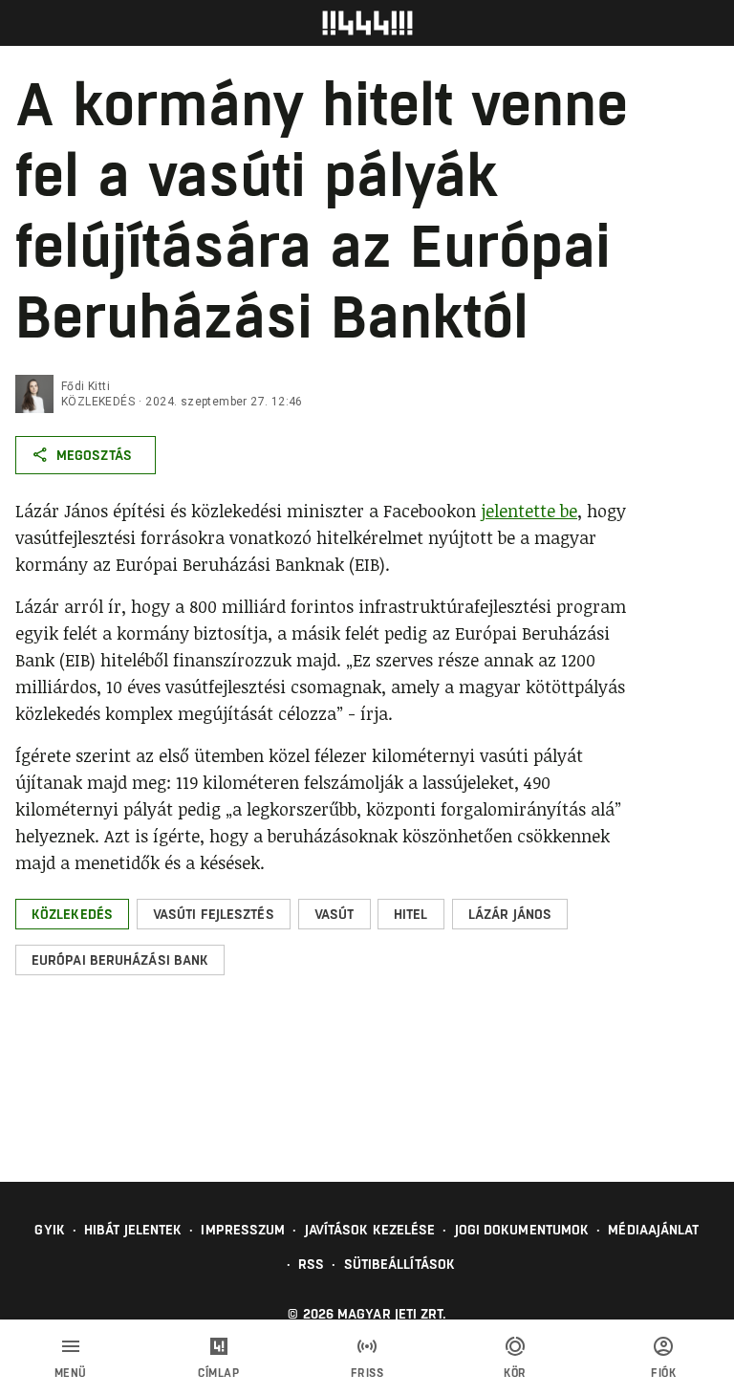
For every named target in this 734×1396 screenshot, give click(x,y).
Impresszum (243, 1229)
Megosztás (94, 455)
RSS (311, 1264)
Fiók (663, 1373)
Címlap (218, 1373)
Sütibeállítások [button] (400, 1264)
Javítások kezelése (370, 1229)
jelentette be (529, 510)
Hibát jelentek (133, 1229)
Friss (367, 1373)
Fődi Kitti (85, 386)
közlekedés (98, 401)
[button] (72, 914)
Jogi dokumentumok (522, 1229)
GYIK (49, 1229)
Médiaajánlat (653, 1229)
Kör (515, 1373)
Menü (70, 1373)
